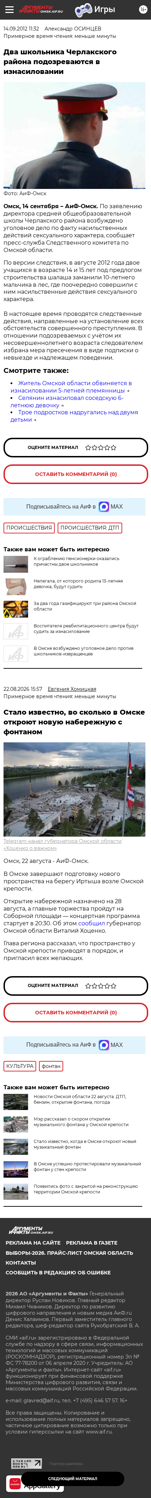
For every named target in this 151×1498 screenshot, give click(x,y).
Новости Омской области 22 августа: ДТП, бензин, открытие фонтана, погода (80, 1099)
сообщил (92, 923)
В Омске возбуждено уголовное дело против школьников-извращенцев (83, 651)
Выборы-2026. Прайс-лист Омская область (69, 1253)
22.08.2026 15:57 (23, 689)
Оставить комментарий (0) (76, 474)
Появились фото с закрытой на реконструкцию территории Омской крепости (86, 1189)
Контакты (21, 1263)
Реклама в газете (91, 1243)
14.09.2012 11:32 (21, 29)
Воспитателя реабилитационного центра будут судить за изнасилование (86, 628)
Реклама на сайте (33, 1243)
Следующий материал (72, 1479)
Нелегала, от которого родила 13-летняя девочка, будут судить (78, 583)
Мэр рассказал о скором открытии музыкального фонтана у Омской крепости (81, 1121)
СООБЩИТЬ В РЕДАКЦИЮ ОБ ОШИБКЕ (58, 1272)
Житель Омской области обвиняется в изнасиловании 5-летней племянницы (71, 387)
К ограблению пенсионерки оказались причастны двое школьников (76, 561)
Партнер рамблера (66, 1464)
